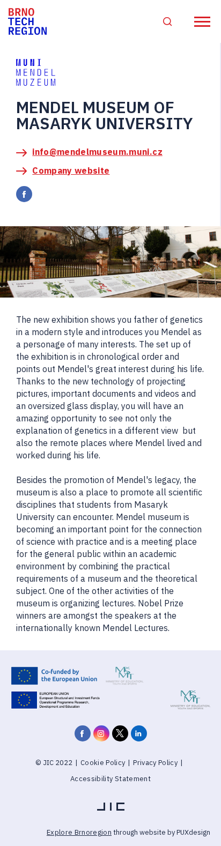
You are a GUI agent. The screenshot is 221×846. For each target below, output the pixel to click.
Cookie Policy (102, 762)
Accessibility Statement (110, 778)
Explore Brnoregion (79, 832)
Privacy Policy (155, 762)
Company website (70, 170)
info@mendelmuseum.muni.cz (97, 151)
